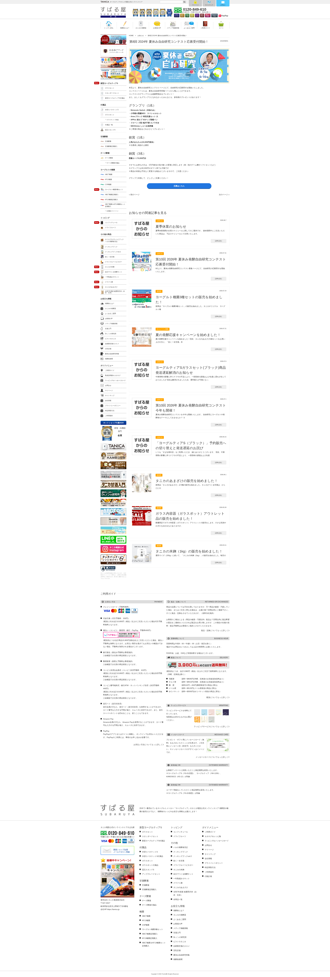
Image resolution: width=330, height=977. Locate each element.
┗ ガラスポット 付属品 (112, 119)
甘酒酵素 (108, 141)
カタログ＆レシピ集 (213, 836)
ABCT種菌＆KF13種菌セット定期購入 (115, 205)
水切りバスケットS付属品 (152, 856)
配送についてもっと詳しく (217, 697)
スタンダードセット (112, 93)
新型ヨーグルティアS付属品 (115, 98)
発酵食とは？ (109, 303)
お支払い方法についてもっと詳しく (148, 745)
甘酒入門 (108, 329)
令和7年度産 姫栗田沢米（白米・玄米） (115, 292)
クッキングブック (111, 247)
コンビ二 (197, 15)
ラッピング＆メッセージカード (115, 380)
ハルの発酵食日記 (180, 847)
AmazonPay (214, 15)
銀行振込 (182, 15)
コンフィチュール (111, 222)
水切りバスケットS (111, 110)
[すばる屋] (113, 11)
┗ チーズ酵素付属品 (112, 163)
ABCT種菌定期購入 (111, 194)
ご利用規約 (109, 416)
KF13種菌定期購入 (111, 199)
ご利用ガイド (109, 370)
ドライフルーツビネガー (113, 262)
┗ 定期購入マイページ (111, 211)
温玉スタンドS (110, 130)
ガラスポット (109, 115)
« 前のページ (134, 195)
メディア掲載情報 (111, 324)
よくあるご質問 (110, 313)
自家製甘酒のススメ (112, 344)
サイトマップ (209, 5)
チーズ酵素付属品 (149, 905)
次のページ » (224, 195)
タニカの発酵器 (110, 308)
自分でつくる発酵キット (113, 272)
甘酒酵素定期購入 (111, 146)
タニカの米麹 (109, 267)
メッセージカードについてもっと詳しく (212, 757)
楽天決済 (202, 15)
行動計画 (208, 876)
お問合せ (222, 5)
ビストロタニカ (110, 339)
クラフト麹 (109, 282)
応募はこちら (179, 186)
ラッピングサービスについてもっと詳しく (211, 726)
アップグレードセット (151, 874)
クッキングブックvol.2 (113, 252)
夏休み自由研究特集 (112, 354)
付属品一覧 (109, 125)
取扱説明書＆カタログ (113, 375)
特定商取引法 (109, 411)
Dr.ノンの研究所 (110, 334)
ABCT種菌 (108, 174)
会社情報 (108, 400)
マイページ (195, 5)
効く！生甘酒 (109, 257)
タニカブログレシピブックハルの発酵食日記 (114, 240)
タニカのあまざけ (111, 287)
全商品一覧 (177, 899)
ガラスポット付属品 (150, 865)
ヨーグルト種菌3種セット (114, 189)
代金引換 (187, 15)
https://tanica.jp (113, 909)
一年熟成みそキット (112, 277)
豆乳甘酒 (108, 349)
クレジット (177, 15)
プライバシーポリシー (113, 406)
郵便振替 (192, 15)
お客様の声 (108, 318)
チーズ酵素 (109, 158)
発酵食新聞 (109, 359)
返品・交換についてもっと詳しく (214, 630)
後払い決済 (208, 15)
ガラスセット (109, 88)
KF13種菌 (108, 179)
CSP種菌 (108, 184)
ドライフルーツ (110, 227)
